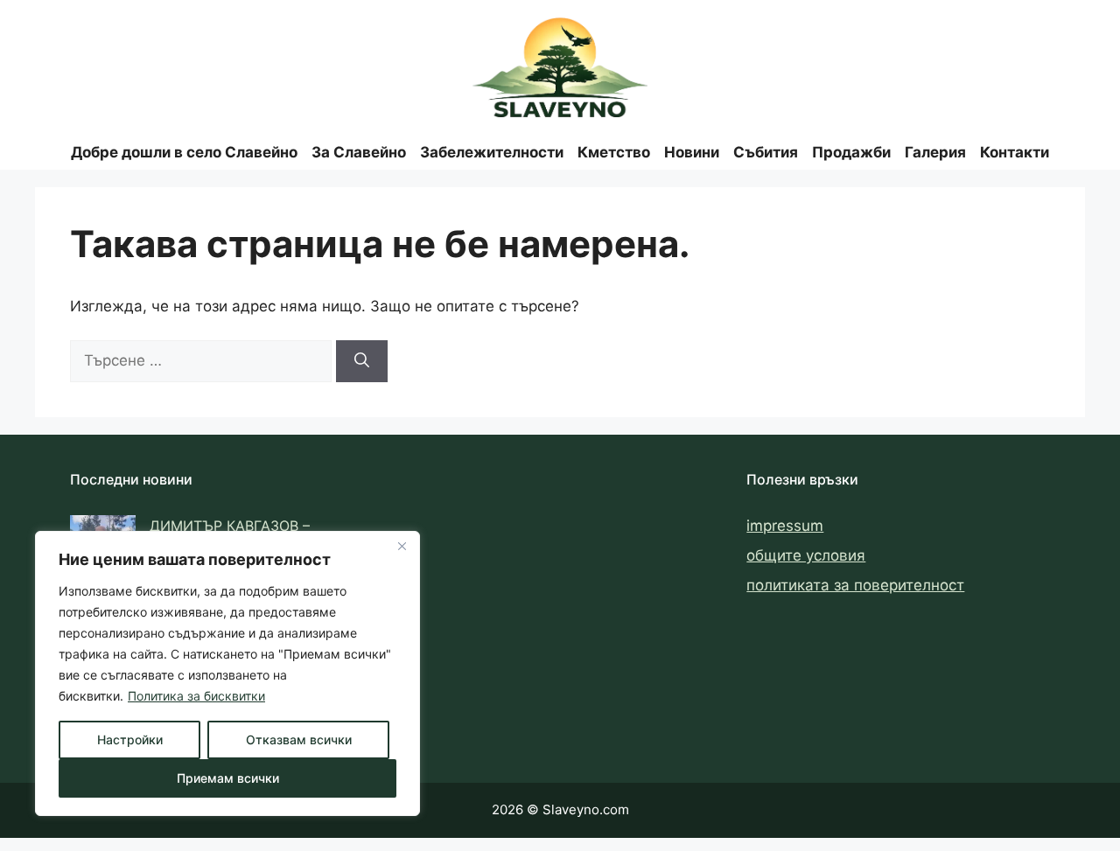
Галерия (935, 152)
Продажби (851, 152)
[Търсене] (362, 361)
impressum (784, 525)
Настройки (130, 739)
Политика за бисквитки (196, 695)
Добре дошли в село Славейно (184, 152)
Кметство (614, 152)
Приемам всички (228, 778)
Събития (765, 152)
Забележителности (492, 152)
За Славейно (359, 152)
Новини (691, 152)
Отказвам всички (299, 739)
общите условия (805, 555)
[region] (227, 673)
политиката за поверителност (855, 585)
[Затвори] (401, 545)
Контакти (1014, 152)
